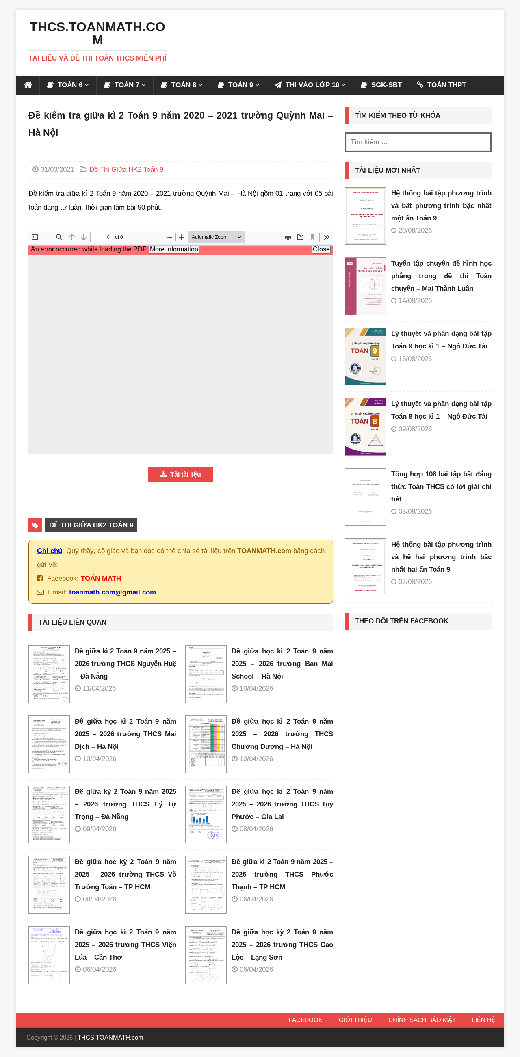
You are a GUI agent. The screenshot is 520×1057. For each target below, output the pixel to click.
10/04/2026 (256, 688)
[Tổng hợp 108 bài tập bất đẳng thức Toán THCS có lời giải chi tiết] (365, 497)
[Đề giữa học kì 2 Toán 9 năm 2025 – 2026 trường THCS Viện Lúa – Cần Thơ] (51, 955)
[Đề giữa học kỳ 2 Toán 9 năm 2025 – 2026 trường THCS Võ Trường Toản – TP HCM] (51, 885)
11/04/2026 (99, 688)
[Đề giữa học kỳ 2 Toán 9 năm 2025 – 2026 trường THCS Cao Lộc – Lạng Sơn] (208, 955)
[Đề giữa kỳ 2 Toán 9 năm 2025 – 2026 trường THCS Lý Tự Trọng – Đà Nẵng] (51, 814)
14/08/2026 (415, 301)
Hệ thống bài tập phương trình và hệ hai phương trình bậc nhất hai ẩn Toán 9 (441, 556)
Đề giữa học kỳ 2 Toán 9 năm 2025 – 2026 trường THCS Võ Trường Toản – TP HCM (125, 874)
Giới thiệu (355, 1019)
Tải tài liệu (185, 474)
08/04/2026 (256, 829)
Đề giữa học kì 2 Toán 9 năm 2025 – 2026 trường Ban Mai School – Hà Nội (282, 663)
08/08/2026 (415, 511)
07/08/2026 (415, 582)
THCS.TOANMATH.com (110, 1037)
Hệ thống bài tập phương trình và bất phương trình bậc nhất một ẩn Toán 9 (441, 205)
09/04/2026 (99, 829)
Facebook (306, 1019)
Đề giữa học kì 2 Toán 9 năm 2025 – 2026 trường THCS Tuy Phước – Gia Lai (282, 804)
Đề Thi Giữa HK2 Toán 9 (126, 169)
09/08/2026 (415, 429)
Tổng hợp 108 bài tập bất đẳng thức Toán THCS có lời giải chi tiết (441, 486)
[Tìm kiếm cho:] (418, 142)
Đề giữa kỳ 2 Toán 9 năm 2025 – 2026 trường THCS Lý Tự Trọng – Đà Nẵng (125, 804)
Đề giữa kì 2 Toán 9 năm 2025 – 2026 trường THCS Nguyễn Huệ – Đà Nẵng (125, 663)
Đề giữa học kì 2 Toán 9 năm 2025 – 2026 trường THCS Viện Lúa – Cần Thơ (125, 944)
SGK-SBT (385, 85)
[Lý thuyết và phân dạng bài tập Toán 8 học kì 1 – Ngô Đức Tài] (365, 426)
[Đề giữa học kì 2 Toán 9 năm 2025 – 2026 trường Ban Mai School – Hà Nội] (208, 674)
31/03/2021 (57, 169)
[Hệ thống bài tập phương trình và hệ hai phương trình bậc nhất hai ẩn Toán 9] (365, 567)
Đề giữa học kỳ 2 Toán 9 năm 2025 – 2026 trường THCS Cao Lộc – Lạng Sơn (282, 944)
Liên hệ (484, 1019)
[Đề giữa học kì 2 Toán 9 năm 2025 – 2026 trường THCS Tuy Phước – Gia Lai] (208, 814)
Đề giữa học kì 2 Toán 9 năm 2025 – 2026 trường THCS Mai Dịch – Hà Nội (125, 734)
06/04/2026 (256, 899)
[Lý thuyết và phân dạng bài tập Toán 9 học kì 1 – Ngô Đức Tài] (365, 356)
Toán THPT (445, 85)
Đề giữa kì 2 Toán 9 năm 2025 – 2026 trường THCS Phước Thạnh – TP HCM (282, 874)
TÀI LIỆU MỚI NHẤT (387, 170)
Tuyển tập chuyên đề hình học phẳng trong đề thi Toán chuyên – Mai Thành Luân (441, 275)
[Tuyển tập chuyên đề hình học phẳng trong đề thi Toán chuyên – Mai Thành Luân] (365, 286)
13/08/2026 (415, 359)
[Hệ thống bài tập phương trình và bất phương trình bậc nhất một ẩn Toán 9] (365, 216)
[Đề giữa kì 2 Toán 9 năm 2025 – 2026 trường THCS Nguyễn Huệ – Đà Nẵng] (51, 674)
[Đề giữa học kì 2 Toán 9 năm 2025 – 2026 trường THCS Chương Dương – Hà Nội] (208, 744)
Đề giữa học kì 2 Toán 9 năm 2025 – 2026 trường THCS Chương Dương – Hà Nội (282, 734)
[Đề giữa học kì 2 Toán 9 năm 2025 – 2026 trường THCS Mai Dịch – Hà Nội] (51, 744)
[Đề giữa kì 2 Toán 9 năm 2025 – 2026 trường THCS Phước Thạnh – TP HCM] (208, 885)
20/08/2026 (415, 230)
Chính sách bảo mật (422, 1019)
